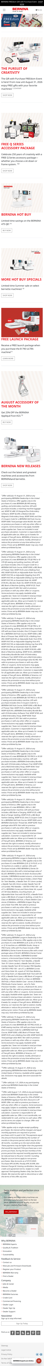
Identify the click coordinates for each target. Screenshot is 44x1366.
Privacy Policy (6, 1351)
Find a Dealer (8, 1273)
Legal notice (6, 1347)
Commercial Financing (12, 1298)
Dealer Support (9, 1309)
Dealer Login (8, 1302)
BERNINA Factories (10, 1291)
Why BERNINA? (11, 1209)
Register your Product (12, 1266)
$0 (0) (39, 7)
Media (5, 1285)
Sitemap (4, 1343)
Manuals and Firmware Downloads (17, 1263)
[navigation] (4, 7)
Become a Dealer (10, 1288)
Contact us (7, 1260)
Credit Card (7, 1295)
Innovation (7, 1248)
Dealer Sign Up (9, 1305)
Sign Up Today (22, 1321)
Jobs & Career (8, 1281)
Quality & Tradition (10, 1245)
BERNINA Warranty (10, 1270)
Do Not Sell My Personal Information (16, 1356)
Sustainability (8, 1252)
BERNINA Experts (10, 1241)
